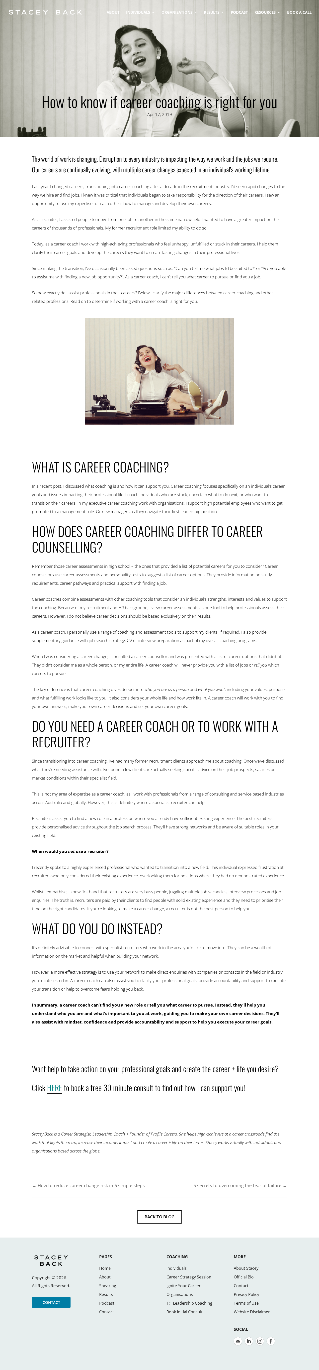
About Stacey (246, 1268)
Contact (106, 1312)
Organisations (179, 1294)
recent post (50, 486)
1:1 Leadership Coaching (189, 1303)
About (105, 1277)
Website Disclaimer (252, 1312)
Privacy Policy (246, 1294)
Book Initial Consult (184, 1312)
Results (106, 1294)
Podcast (106, 1303)
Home (105, 1268)
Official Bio (244, 1277)
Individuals (176, 1268)
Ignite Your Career (183, 1285)
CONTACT (51, 1302)
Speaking (107, 1285)
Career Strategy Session (188, 1277)
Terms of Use (246, 1303)
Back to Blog (159, 1217)
